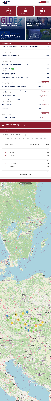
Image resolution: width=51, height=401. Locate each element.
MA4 (36, 138)
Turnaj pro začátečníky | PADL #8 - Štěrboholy (14, 91)
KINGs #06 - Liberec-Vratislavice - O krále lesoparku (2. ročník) (18, 113)
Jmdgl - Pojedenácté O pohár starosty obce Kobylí (15, 64)
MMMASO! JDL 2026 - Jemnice (9, 55)
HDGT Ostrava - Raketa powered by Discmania (14, 51)
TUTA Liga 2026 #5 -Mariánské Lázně (11, 60)
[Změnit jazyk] (40, 2)
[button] (28, 325)
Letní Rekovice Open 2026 (9, 73)
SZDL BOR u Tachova (7, 82)
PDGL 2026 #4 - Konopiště (8, 117)
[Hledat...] (38, 2)
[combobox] (14, 135)
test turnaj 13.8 (5, 108)
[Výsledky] (38, 46)
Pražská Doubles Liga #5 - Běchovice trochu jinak (15, 77)
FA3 (32, 138)
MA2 (20, 138)
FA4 (41, 138)
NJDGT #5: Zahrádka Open (8, 95)
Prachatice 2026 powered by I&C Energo (12, 99)
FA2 (24, 138)
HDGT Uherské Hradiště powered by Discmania (14, 86)
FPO (8, 138)
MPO (4, 138)
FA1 (16, 138)
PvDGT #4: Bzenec (6, 104)
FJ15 (4, 140)
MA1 (12, 138)
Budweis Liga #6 (6, 68)
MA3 (28, 138)
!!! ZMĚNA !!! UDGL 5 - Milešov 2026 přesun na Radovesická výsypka (19, 46)
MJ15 (45, 138)
